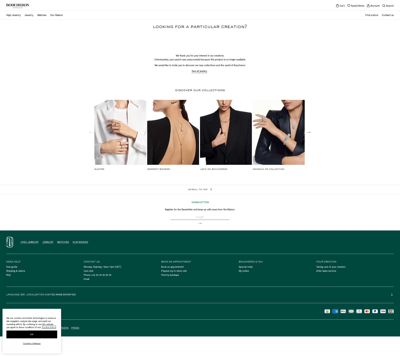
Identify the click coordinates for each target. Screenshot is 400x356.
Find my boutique (170, 274)
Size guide (11, 266)
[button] (308, 132)
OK (31, 334)
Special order (246, 266)
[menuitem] (340, 6)
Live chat (88, 270)
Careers (63, 328)
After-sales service (326, 270)
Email (86, 279)
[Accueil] (9, 242)
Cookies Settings (32, 343)
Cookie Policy (49, 327)
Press (75, 328)
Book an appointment (172, 266)
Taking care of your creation (330, 266)
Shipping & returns (15, 270)
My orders (244, 270)
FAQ (8, 274)
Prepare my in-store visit (174, 270)
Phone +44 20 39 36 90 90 (97, 274)
